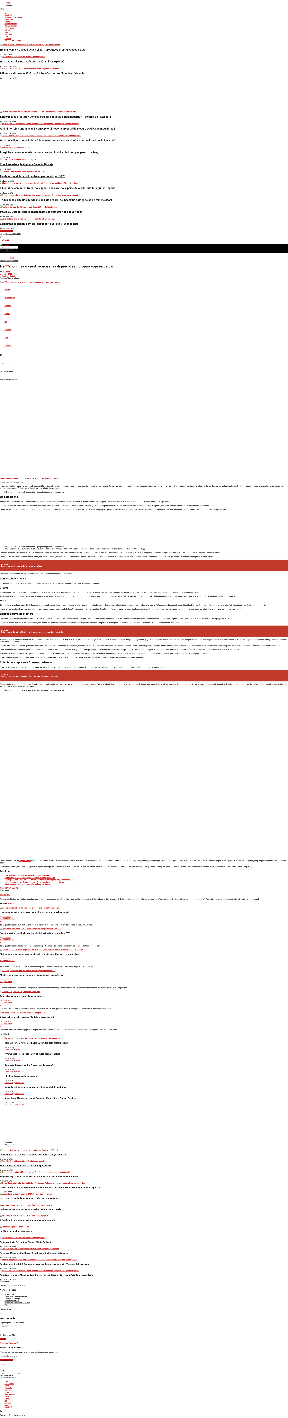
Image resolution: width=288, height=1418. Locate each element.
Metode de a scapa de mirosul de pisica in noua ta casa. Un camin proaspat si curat (40, 954)
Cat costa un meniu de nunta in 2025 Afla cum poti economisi (30, 1198)
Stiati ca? (8, 346)
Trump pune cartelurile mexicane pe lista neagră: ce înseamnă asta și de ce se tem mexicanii (56, 200)
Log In (2, 1364)
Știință (7, 30)
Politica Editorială (11, 1301)
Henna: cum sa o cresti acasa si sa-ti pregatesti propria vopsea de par (43, 49)
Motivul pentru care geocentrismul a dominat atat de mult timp (35, 1087)
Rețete (7, 290)
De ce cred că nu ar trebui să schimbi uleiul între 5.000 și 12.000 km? (34, 1154)
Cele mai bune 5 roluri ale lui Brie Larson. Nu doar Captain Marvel (36, 1043)
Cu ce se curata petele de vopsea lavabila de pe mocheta (27, 884)
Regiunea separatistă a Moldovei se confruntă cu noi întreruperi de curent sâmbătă (40, 1176)
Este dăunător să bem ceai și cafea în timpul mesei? (25, 1165)
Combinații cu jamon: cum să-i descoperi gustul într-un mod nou (39, 223)
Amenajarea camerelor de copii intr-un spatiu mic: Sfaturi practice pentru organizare (39, 880)
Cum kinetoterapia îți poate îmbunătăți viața (26, 164)
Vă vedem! (6, 272)
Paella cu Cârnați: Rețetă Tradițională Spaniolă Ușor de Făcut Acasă (41, 211)
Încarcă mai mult (6, 231)
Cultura (7, 314)
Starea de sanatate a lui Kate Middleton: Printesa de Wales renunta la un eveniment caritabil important (50, 1187)
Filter (2, 9)
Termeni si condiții (12, 1298)
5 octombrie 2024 (7, 919)
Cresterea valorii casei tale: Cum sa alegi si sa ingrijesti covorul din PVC (35, 933)
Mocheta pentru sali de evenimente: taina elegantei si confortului (32, 975)
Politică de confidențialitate (15, 1296)
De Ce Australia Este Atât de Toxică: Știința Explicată (32, 61)
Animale (7, 39)
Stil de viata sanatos (12, 41)
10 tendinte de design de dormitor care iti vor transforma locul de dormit (34, 882)
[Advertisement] (144, 95)
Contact (7, 1305)
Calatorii (7, 306)
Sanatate (8, 1388)
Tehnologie (9, 28)
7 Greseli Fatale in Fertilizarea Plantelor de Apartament (27, 1017)
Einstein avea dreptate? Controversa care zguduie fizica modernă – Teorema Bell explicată (55, 116)
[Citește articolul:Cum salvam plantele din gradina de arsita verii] (144, 992)
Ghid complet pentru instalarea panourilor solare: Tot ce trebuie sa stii (34, 912)
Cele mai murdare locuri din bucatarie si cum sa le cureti (27, 875)
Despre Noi (9, 1294)
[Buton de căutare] (19, 1373)
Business (8, 34)
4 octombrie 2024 (7, 940)
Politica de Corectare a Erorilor (17, 1303)
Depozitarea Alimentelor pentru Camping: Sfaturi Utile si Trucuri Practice (40, 1098)
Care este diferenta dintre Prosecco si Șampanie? (28, 1065)
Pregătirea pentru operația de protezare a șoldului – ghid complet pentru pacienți (49, 152)
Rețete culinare (10, 24)
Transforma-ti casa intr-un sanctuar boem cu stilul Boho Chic (29, 878)
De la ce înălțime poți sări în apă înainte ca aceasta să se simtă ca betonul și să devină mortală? (58, 140)
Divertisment (9, 298)
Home (2, 261)
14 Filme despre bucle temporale (20, 1076)
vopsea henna (25, 861)
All (5, 13)
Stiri (6, 1381)
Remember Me (9, 1335)
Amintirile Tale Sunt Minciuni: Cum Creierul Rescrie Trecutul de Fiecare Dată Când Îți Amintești (57, 128)
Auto (6, 32)
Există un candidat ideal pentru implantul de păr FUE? (32, 176)
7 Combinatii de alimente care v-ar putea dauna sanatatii (32, 1054)
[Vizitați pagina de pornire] (5, 240)
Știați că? (8, 15)
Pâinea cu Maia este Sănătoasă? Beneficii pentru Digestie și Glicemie (42, 73)
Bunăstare (8, 19)
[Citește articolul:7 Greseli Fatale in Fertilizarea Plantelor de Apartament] (144, 1013)
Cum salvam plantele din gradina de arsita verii (23, 996)
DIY (5, 322)
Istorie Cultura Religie (13, 17)
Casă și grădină (10, 26)
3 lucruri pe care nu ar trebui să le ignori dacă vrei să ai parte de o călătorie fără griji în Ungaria (57, 188)
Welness (8, 1390)
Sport (6, 37)
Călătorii (7, 22)
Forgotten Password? (9, 1343)
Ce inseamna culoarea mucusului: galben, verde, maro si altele (30, 1209)
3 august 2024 (6, 982)
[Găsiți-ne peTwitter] (1, 355)
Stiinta (7, 1386)
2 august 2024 (6, 274)
